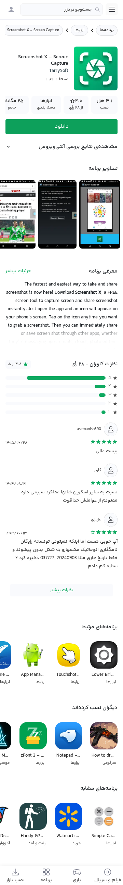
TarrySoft (58, 71)
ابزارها (79, 30)
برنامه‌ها (107, 30)
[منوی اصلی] (112, 9)
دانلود (62, 126)
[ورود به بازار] (11, 9)
